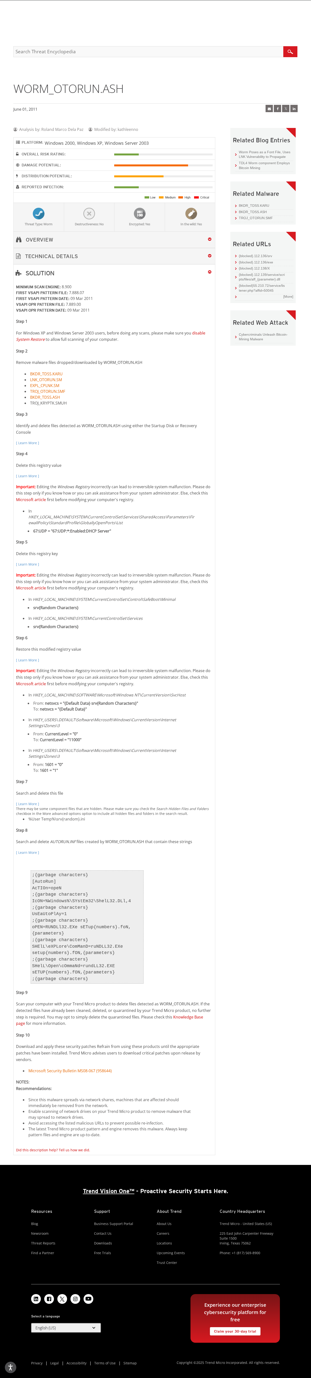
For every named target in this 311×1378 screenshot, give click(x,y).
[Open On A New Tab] (285, 108)
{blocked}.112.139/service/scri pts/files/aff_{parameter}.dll (262, 277)
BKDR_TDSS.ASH (45, 397)
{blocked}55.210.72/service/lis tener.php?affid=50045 (262, 288)
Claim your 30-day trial (233, 1330)
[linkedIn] (294, 108)
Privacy (37, 1363)
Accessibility (76, 1363)
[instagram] (75, 1299)
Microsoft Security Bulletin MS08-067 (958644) (70, 1070)
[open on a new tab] (62, 1299)
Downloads (103, 1243)
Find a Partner (42, 1253)
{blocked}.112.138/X (254, 268)
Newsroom (40, 1233)
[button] (114, 256)
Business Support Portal (113, 1223)
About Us (164, 1223)
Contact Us (103, 1233)
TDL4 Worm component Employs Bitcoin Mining (264, 165)
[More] (288, 296)
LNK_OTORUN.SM (46, 379)
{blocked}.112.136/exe (256, 262)
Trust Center (167, 1262)
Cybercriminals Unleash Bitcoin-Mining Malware (263, 337)
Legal (54, 1363)
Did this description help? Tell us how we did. (53, 1150)
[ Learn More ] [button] (27, 443)
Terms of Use (105, 1363)
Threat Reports (43, 1243)
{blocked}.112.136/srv (255, 256)
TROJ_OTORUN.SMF (47, 391)
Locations (164, 1243)
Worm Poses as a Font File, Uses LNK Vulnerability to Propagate (264, 154)
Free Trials (102, 1253)
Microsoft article (31, 499)
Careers (163, 1233)
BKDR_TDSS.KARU (46, 374)
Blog (34, 1223)
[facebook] (277, 108)
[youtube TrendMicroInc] (88, 1299)
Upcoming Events (171, 1253)
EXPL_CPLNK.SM (44, 385)
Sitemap (130, 1363)
